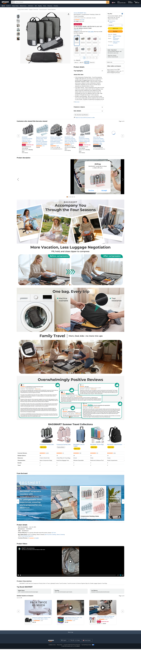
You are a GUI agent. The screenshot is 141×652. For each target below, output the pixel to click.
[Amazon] (5, 2)
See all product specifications (81, 114)
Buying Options (60, 447)
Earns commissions (31, 548)
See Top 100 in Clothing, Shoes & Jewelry (54, 534)
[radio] (18, 16)
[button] (3, 5)
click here (53, 532)
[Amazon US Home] (51, 640)
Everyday (56, 5)
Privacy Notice (59, 644)
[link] (28, 139)
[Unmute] (123, 575)
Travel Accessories (43, 9)
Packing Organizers (52, 9)
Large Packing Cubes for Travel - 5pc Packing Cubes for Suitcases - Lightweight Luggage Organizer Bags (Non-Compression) (73, 618)
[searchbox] (60, 2)
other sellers (91, 31)
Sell (36, 5)
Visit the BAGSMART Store (80, 12)
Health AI (8, 5)
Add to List (109, 62)
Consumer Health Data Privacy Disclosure (72, 644)
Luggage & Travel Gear (33, 9)
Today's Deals (15, 5)
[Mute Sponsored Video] (50, 613)
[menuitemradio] (120, 575)
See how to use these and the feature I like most (33, 549)
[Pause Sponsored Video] (50, 611)
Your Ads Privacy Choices (86, 644)
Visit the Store (84, 518)
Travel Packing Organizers (27, 536)
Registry (40, 5)
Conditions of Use (52, 644)
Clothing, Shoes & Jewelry (22, 9)
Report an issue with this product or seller (85, 117)
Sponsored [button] (19, 597)
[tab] (67, 196)
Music (44, 5)
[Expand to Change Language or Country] (68, 640)
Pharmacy (50, 5)
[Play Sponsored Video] (70, 607)
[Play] (18, 575)
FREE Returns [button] (77, 30)
